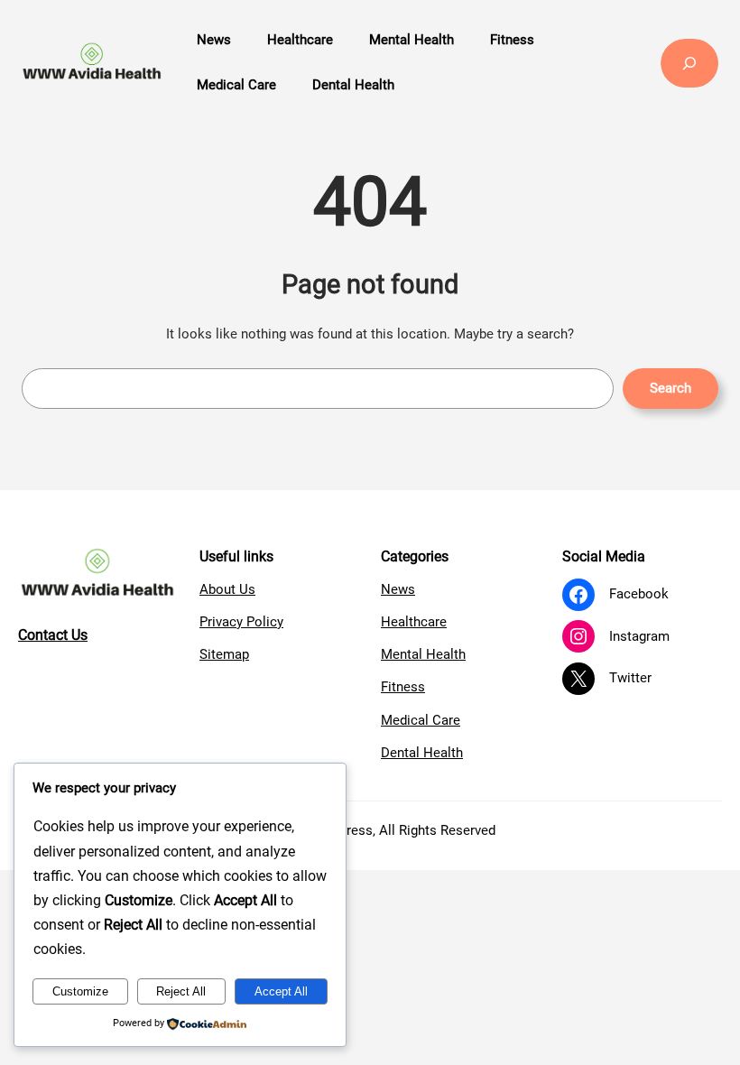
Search (670, 388)
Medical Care (420, 720)
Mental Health (423, 654)
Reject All (181, 991)
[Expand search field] (689, 63)
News (398, 589)
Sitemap (224, 654)
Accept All (281, 991)
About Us (227, 589)
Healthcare (414, 622)
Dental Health (422, 753)
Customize (80, 991)
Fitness (403, 687)
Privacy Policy (241, 622)
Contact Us (53, 635)
